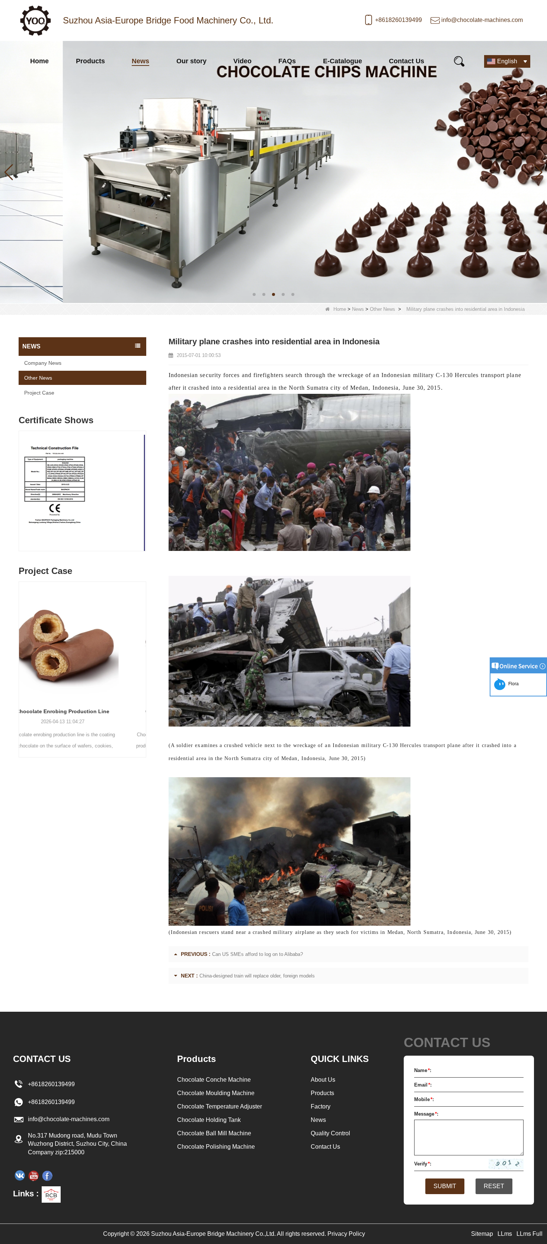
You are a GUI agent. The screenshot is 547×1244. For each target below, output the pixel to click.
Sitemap (482, 1234)
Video (242, 61)
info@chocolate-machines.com (482, 20)
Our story (191, 61)
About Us (323, 1079)
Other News (382, 309)
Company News (42, 363)
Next (143, 484)
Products (90, 61)
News (140, 61)
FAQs (287, 61)
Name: (422, 1070)
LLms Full (529, 1234)
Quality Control (330, 1133)
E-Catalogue (342, 61)
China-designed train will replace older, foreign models (257, 976)
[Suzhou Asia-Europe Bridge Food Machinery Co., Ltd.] (35, 20)
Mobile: (424, 1099)
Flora (512, 683)
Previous (21, 484)
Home (39, 61)
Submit (445, 1186)
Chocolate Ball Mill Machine (214, 1133)
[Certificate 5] (82, 493)
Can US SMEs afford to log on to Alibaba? (257, 954)
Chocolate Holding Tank (209, 1120)
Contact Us (406, 61)
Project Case (39, 393)
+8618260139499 (398, 20)
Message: (426, 1114)
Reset (494, 1186)
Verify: (422, 1164)
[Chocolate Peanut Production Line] (82, 641)
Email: (423, 1085)
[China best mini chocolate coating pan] (273, 172)
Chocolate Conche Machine (214, 1079)
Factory (320, 1106)
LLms (505, 1234)
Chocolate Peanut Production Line (83, 711)
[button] (254, 294)
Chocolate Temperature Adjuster (219, 1106)
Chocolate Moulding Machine (216, 1093)
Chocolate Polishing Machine (216, 1146)
